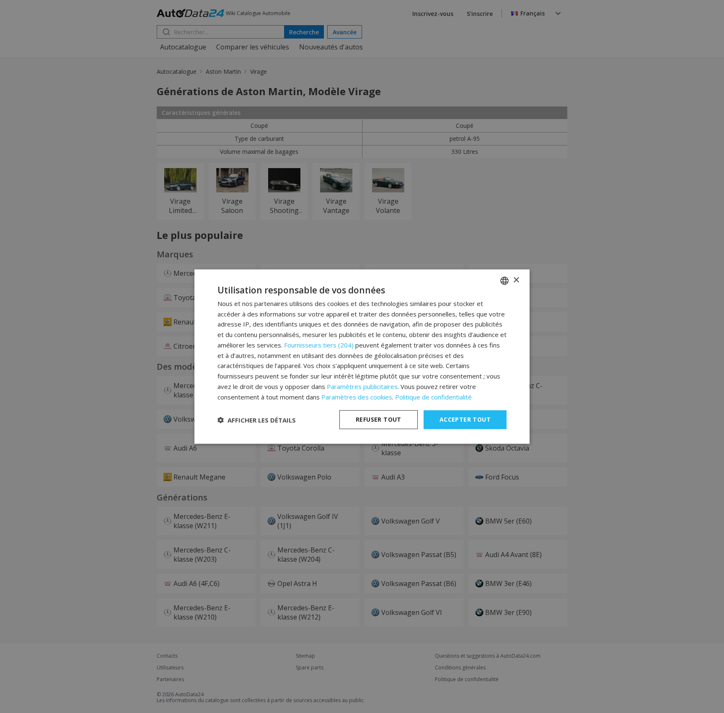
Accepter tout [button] (465, 419)
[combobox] (504, 280)
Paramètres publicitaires (362, 386)
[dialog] (362, 356)
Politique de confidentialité (433, 396)
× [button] (516, 280)
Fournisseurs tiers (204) (319, 345)
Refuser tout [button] (378, 419)
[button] (256, 419)
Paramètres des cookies (356, 396)
